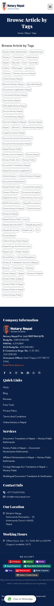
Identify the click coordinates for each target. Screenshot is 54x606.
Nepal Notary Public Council (16, 219)
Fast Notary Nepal (11, 100)
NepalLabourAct (33, 224)
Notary (6, 57)
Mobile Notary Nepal (32, 127)
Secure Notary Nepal (12, 111)
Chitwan (7, 73)
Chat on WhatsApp (23, 599)
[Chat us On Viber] (39, 372)
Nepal (5, 62)
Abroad (15, 62)
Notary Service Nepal (13, 154)
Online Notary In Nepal (29, 176)
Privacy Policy (10, 410)
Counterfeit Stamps (32, 187)
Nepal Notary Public (12, 149)
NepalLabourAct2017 (12, 224)
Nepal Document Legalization (17, 170)
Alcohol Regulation (26, 257)
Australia (33, 62)
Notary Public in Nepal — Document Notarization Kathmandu (21, 450)
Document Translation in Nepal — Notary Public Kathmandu (27, 440)
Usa (24, 62)
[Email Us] (4, 496)
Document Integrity (31, 192)
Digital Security (10, 197)
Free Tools (8, 404)
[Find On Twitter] (10, 372)
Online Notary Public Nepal (15, 241)
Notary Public (29, 160)
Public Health (22, 251)
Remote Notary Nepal (13, 84)
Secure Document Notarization (17, 138)
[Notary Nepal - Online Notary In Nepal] (13, 6)
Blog (27, 33)
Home (20, 33)
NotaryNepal (9, 235)
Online (6, 68)
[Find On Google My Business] (27, 372)
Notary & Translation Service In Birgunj (20, 262)
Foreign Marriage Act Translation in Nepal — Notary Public (25, 468)
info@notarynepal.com (18, 496)
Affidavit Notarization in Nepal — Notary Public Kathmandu (27, 459)
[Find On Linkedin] (22, 372)
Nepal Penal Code (11, 187)
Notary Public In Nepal (13, 284)
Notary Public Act (11, 160)
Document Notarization (14, 181)
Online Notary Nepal (12, 79)
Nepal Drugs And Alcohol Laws (17, 246)
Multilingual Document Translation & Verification (27, 476)
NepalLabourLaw (11, 230)
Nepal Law (8, 251)
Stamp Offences (10, 192)
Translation (18, 57)
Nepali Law (27, 230)
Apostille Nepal (34, 84)
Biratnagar (17, 68)
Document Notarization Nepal (17, 143)
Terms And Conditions (14, 416)
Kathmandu (32, 57)
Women (15, 127)
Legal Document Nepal (13, 133)
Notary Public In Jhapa (13, 279)
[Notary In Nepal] (18, 329)
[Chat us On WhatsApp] (33, 372)
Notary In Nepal (10, 214)
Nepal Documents (31, 203)
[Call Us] (4, 492)
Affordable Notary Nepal (14, 106)
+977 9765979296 (16, 492)
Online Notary (9, 176)
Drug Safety (8, 257)
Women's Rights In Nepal (14, 122)
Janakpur (30, 68)
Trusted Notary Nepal (13, 116)
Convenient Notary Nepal (15, 95)
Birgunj (6, 268)
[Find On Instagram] (16, 372)
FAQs (6, 387)
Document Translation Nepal (16, 165)
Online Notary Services (31, 197)
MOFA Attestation (11, 203)
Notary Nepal (35, 122)
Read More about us (13, 365)
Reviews (7, 399)
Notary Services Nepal (24, 73)
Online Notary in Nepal (14, 422)
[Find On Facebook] (4, 372)
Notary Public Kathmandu (14, 52)
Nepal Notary (36, 52)
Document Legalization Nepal (17, 89)
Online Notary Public (12, 295)
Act (37, 230)
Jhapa (21, 273)
